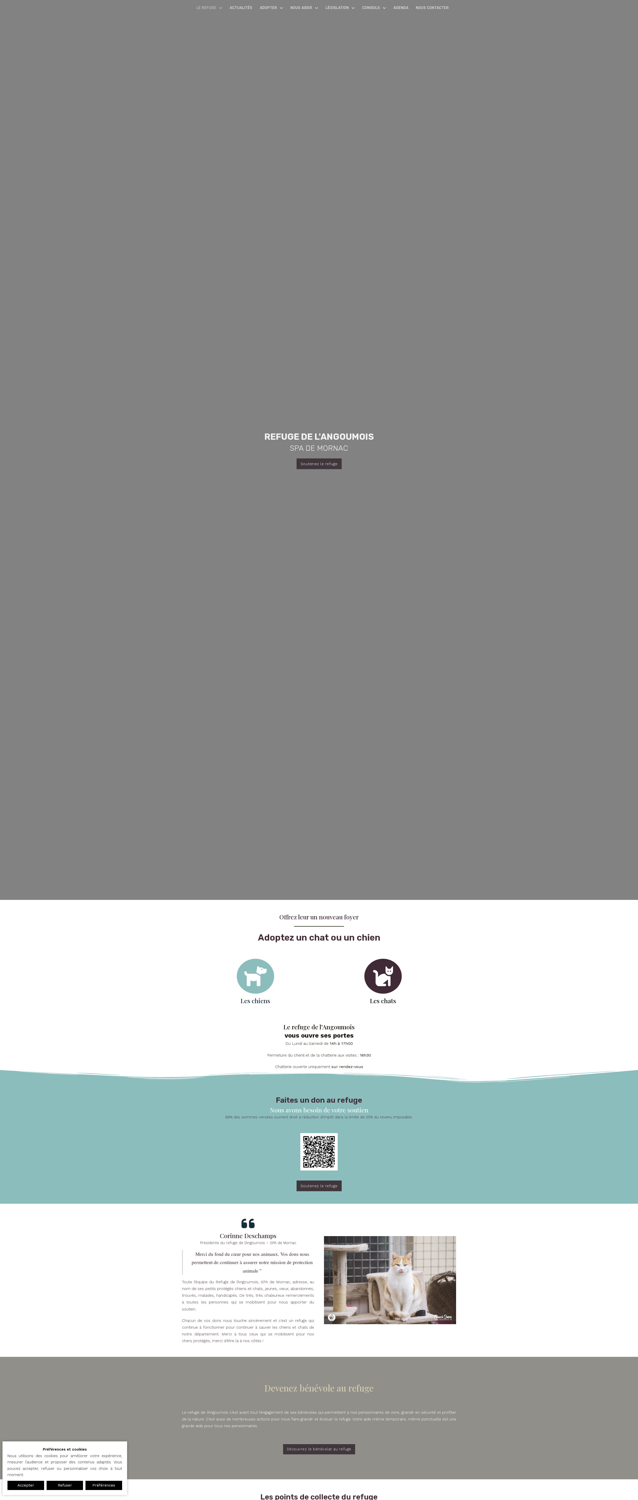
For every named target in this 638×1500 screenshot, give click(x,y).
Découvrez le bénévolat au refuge (319, 1449)
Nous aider (301, 8)
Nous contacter (432, 8)
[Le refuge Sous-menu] (220, 8)
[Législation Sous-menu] (353, 8)
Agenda (401, 8)
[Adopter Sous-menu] (281, 8)
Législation (337, 8)
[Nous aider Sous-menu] (316, 8)
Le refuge (206, 8)
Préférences (103, 1485)
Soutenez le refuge (319, 463)
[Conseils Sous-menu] (384, 8)
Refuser (65, 1485)
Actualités (241, 8)
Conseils (371, 8)
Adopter (268, 8)
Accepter (25, 1485)
